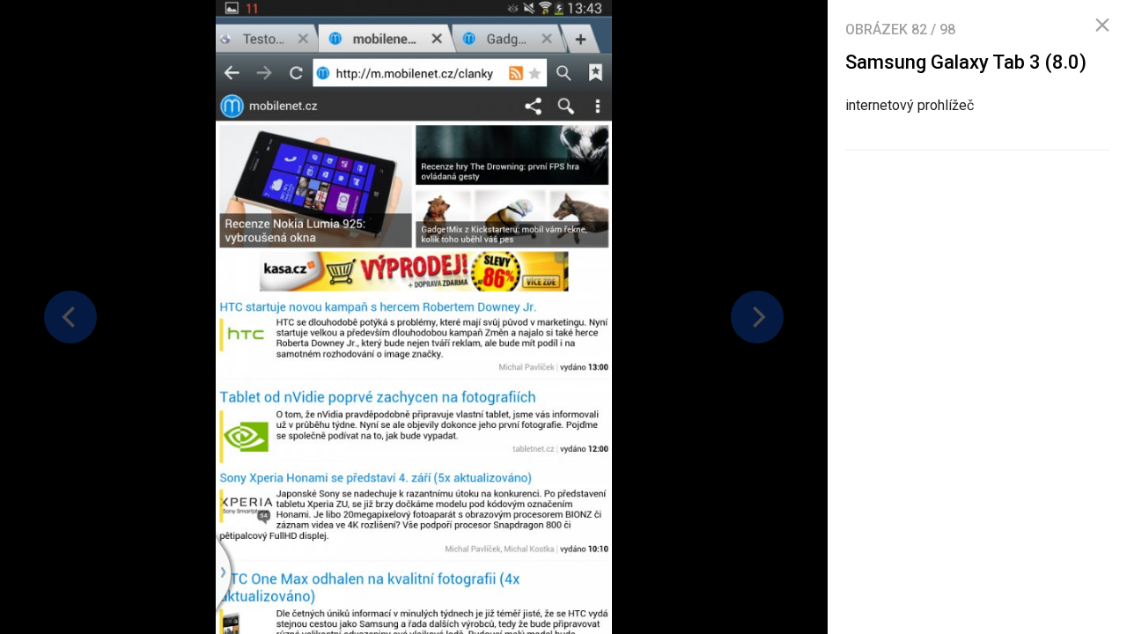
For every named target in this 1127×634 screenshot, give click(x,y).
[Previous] (70, 317)
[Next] (757, 317)
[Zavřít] (1102, 26)
